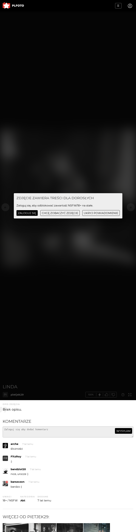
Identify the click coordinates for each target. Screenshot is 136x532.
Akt (22, 500)
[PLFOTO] (13, 6)
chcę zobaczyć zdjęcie (60, 213)
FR (5, 458)
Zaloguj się (27, 213)
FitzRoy (16, 456)
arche (14, 444)
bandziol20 (18, 469)
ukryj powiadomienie (101, 213)
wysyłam (123, 431)
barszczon (17, 481)
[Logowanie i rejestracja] (130, 5)
